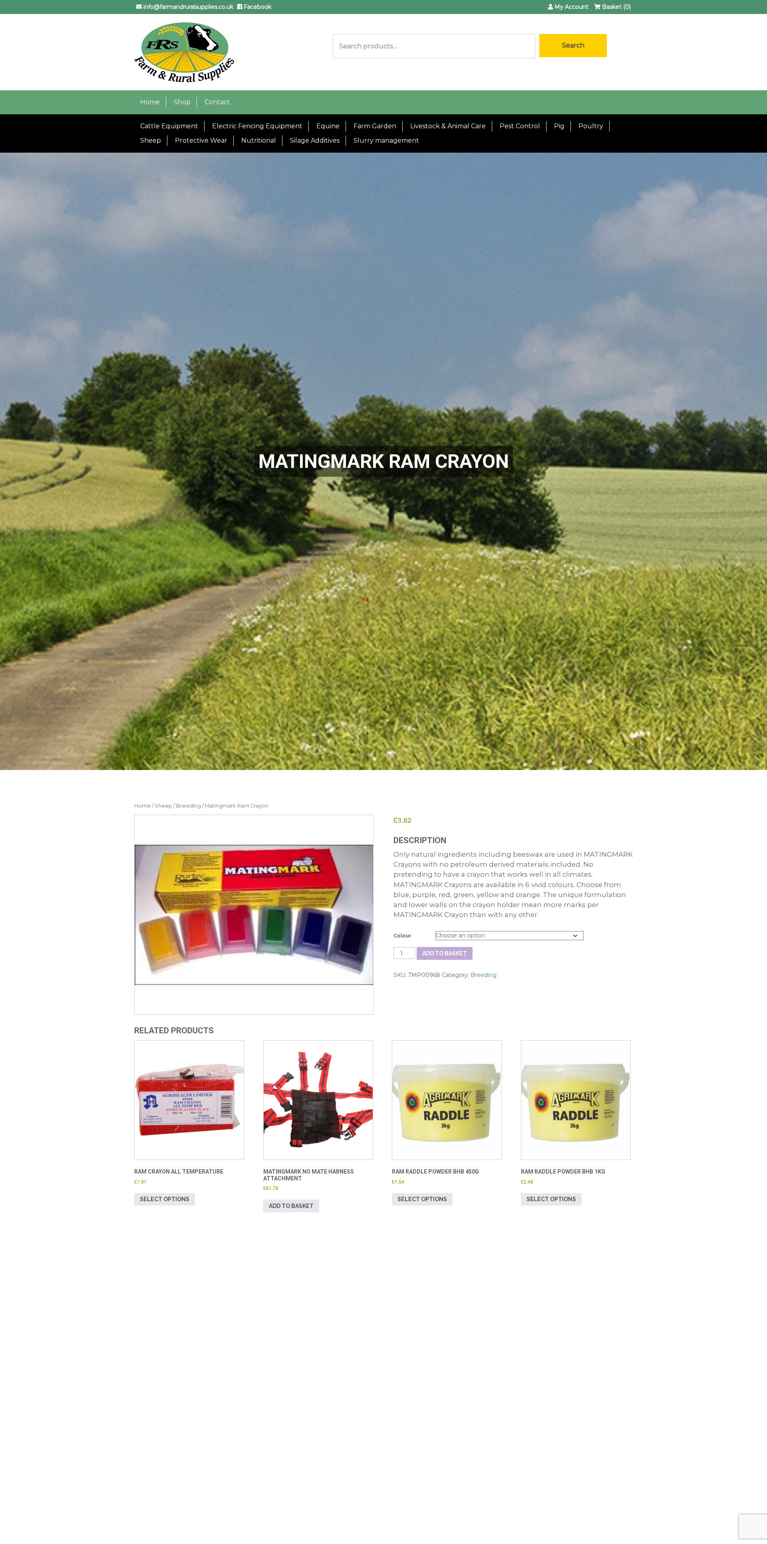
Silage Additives (315, 140)
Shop (182, 102)
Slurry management (386, 140)
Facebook (256, 6)
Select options (164, 1199)
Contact (217, 102)
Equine (328, 126)
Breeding (188, 806)
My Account (570, 6)
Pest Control (520, 126)
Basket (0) (615, 6)
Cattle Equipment (169, 126)
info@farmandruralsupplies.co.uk (187, 6)
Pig (559, 126)
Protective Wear (201, 140)
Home (150, 102)
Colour (402, 936)
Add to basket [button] (291, 1206)
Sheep (150, 140)
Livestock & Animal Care (448, 126)
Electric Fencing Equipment (257, 126)
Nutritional (258, 140)
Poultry (590, 126)
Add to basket (444, 953)
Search (573, 45)
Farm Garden (375, 126)
